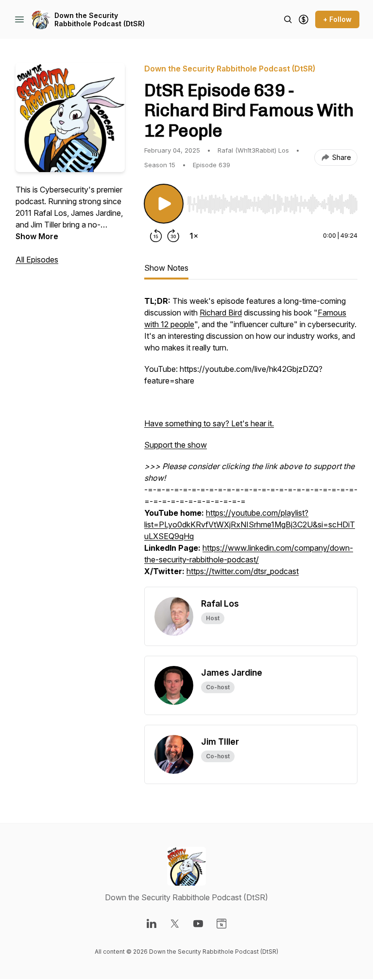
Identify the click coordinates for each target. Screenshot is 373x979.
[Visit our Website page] (221, 923)
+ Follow (337, 19)
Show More (37, 236)
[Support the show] (303, 19)
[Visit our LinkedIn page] (151, 923)
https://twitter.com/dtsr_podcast (242, 571)
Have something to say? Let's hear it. (209, 423)
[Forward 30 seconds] (173, 236)
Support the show (175, 445)
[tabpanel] (250, 441)
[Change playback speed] (193, 236)
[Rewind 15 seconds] (156, 236)
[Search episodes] (288, 19)
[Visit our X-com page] (175, 923)
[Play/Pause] (163, 203)
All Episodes (37, 259)
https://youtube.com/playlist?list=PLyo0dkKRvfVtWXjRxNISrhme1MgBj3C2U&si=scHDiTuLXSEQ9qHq (249, 524)
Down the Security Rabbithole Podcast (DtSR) (99, 19)
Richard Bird (221, 312)
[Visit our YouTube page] (198, 923)
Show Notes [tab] (166, 268)
